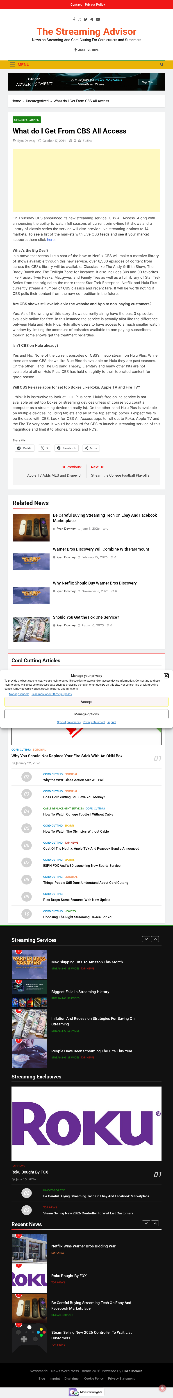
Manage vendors (19, 694)
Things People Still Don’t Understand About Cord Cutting (85, 883)
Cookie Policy (94, 1378)
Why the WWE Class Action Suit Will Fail (73, 780)
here (51, 239)
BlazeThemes (132, 1371)
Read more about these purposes (52, 694)
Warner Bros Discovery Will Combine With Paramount (101, 549)
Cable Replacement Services (63, 809)
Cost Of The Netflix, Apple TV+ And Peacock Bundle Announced (91, 849)
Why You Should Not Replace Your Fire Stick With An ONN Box (67, 756)
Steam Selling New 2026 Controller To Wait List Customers (88, 1213)
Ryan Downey (26, 140)
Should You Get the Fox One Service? (86, 617)
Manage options (86, 714)
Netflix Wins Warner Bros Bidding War (83, 1246)
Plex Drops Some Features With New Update (76, 900)
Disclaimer (72, 1378)
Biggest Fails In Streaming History (80, 992)
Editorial (39, 750)
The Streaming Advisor (86, 31)
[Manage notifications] (162, 1388)
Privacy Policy (95, 4)
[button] (166, 675)
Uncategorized (26, 120)
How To (70, 911)
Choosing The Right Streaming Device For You (78, 917)
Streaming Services (65, 969)
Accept (87, 702)
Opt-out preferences (69, 722)
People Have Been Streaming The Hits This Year (91, 1051)
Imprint (111, 722)
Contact (76, 4)
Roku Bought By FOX (29, 1172)
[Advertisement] (86, 180)
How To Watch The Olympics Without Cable (76, 831)
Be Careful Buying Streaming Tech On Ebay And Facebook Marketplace (96, 1196)
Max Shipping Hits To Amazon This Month (87, 962)
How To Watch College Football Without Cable (78, 814)
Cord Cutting (21, 750)
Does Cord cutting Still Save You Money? (74, 797)
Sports (70, 826)
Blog (42, 1378)
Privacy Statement (94, 722)
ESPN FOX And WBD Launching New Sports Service (82, 866)
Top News (71, 843)
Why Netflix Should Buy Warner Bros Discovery (95, 583)
